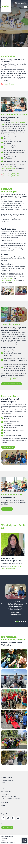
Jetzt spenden (8, 839)
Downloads (4, 802)
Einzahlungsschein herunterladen (11, 798)
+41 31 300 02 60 (16, 566)
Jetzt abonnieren (7, 827)
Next (26, 603)
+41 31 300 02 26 (14, 377)
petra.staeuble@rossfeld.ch (9, 379)
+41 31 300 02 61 (8, 166)
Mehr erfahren (7, 509)
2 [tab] (18, 621)
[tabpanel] (14, 23)
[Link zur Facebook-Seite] (3, 818)
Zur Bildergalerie (8, 447)
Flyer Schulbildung (8, 84)
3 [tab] (19, 621)
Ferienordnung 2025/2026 (11, 174)
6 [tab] (25, 621)
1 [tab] (16, 621)
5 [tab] (23, 621)
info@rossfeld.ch (5, 788)
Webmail (3, 808)
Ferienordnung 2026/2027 (11, 176)
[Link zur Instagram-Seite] (8, 818)
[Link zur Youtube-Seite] (18, 818)
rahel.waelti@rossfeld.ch (8, 568)
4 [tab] (21, 621)
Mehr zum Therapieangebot (11, 384)
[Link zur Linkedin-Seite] (13, 818)
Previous (2, 603)
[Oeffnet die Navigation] (25, 7)
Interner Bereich (5, 810)
